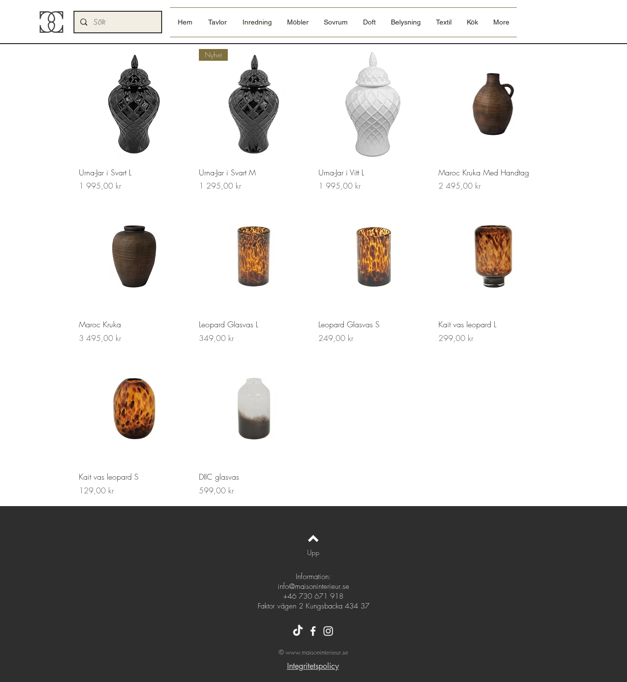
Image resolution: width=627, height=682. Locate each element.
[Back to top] (313, 538)
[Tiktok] (297, 631)
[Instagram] (328, 631)
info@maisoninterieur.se (313, 586)
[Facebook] (313, 631)
